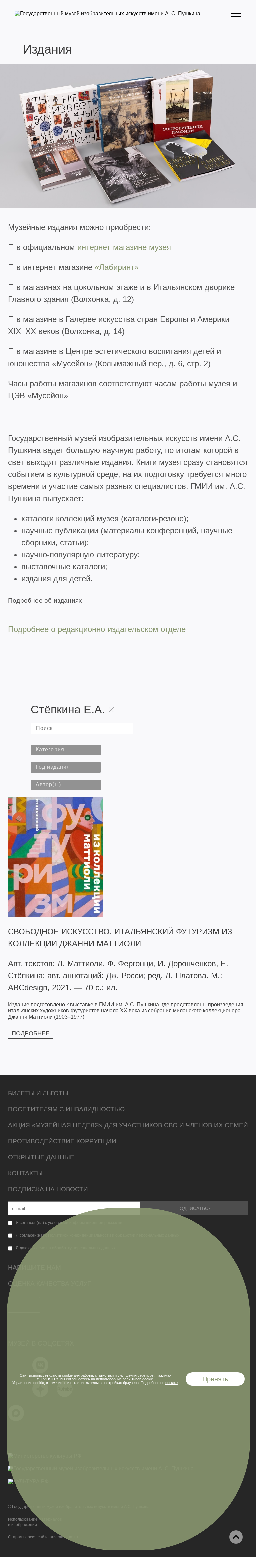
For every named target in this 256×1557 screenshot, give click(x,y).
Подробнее (31, 1033)
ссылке (171, 1383)
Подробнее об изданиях (45, 600)
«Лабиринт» (117, 267)
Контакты (25, 1173)
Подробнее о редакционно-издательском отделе (97, 629)
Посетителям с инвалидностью (66, 1109)
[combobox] (66, 750)
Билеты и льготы (38, 1093)
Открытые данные (41, 1157)
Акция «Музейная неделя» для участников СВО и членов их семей (128, 1125)
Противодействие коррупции (62, 1141)
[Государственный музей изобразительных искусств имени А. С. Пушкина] (107, 13)
